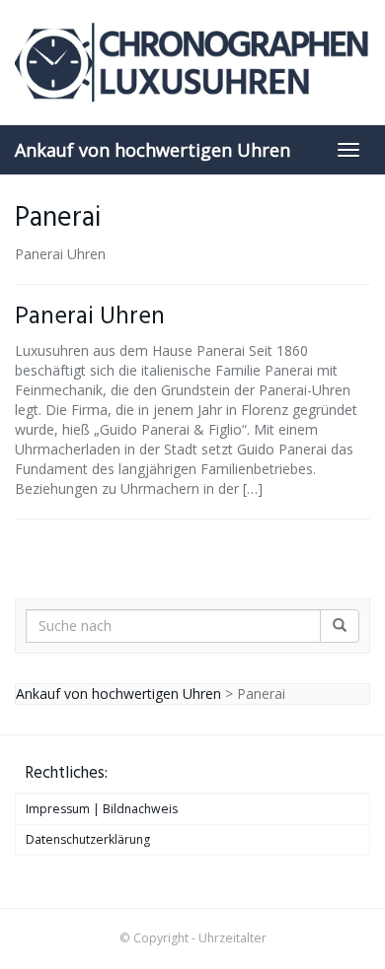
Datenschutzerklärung (88, 839)
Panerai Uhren (90, 317)
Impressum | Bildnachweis (102, 808)
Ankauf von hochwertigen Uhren (152, 150)
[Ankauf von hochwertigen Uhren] (192, 62)
